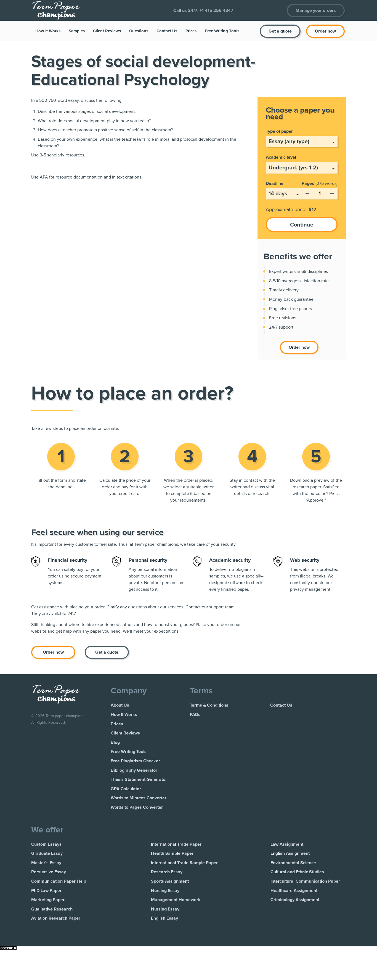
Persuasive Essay (48, 872)
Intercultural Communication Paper (305, 881)
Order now (325, 31)
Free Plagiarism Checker (135, 761)
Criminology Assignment (294, 900)
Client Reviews (107, 30)
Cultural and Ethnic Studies (297, 872)
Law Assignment (286, 844)
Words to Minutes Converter (138, 798)
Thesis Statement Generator (139, 779)
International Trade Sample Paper (184, 863)
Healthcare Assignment (293, 890)
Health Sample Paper (172, 853)
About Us (120, 705)
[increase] (332, 192)
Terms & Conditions (209, 705)
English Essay (164, 918)
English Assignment (290, 853)
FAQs (195, 714)
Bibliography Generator (134, 770)
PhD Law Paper (46, 890)
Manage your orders (316, 10)
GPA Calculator (126, 789)
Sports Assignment (170, 881)
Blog (115, 742)
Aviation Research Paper (55, 918)
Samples (77, 30)
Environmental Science (293, 863)
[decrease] (307, 192)
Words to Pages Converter (137, 807)
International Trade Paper (176, 844)
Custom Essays (46, 844)
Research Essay (166, 872)
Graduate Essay (47, 853)
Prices (191, 30)
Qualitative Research (52, 909)
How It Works (47, 30)
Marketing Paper (48, 900)
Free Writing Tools (222, 30)
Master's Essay (46, 863)
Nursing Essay (165, 890)
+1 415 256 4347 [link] (216, 10)
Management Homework (176, 900)
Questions (138, 30)
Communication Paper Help (58, 881)
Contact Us (166, 30)
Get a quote (280, 31)
